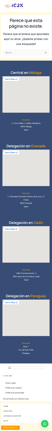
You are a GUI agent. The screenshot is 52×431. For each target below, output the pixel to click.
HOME (6, 406)
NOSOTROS (8, 411)
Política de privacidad (14, 393)
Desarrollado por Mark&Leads (16, 399)
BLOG (6, 421)
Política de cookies (13, 388)
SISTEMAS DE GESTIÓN (12, 416)
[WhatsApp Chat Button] (44, 423)
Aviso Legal (10, 383)
